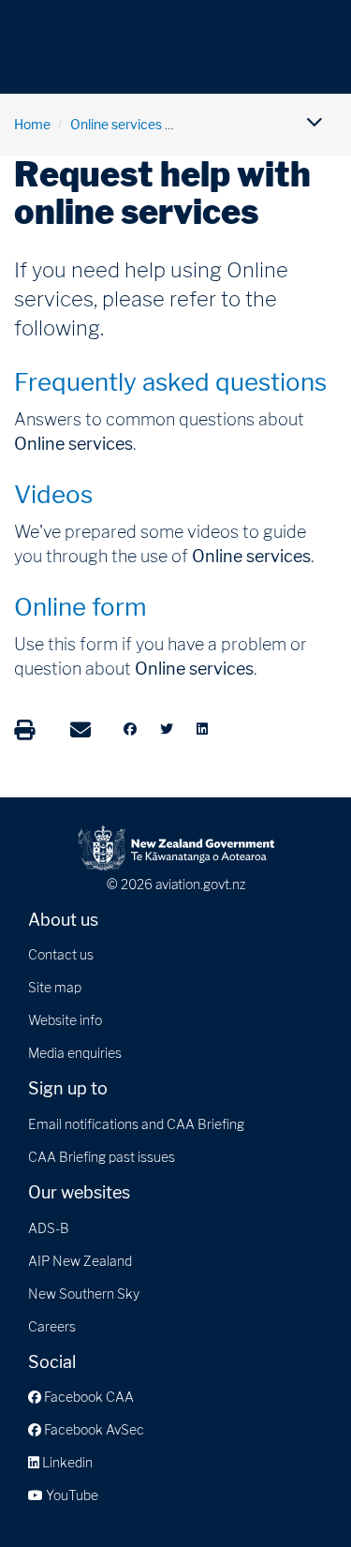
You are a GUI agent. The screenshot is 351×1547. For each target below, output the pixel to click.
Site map (54, 987)
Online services (116, 124)
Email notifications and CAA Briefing (136, 1124)
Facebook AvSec (92, 1429)
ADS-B (48, 1228)
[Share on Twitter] (166, 729)
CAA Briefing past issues (101, 1157)
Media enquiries (75, 1053)
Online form (80, 606)
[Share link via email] (80, 730)
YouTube (70, 1495)
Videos (53, 494)
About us (63, 920)
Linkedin (66, 1462)
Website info (65, 1020)
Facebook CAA (87, 1397)
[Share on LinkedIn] (202, 729)
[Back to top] (299, 1495)
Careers (52, 1326)
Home (32, 124)
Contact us (61, 954)
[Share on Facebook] (130, 729)
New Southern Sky (83, 1294)
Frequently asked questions (170, 381)
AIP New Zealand (80, 1261)
